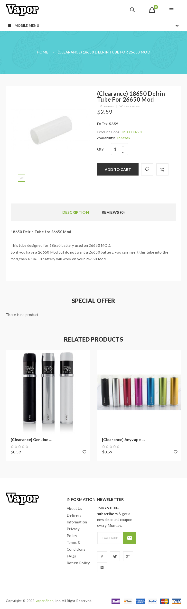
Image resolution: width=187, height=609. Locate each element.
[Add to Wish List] (147, 169)
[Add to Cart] (12, 356)
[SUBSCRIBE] (129, 538)
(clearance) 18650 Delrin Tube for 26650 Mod (104, 52)
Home (42, 52)
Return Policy (78, 563)
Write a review (130, 106)
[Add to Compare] (162, 169)
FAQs (71, 556)
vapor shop (45, 601)
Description (75, 212)
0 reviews (107, 106)
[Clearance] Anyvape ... (123, 439)
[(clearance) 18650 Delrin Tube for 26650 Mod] (21, 177)
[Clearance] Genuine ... (31, 439)
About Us (74, 508)
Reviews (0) (113, 212)
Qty (100, 149)
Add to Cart (118, 169)
